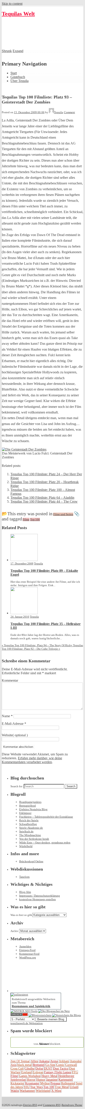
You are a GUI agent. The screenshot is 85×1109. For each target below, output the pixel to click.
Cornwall (71, 1064)
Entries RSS (30, 1105)
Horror (31, 1079)
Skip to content (12, 3)
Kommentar (10, 680)
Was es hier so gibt (21, 915)
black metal (24, 1064)
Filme (14, 1076)
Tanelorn (24, 876)
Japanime (52, 1079)
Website (7, 735)
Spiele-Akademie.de (31, 827)
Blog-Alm (25, 892)
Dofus (39, 1068)
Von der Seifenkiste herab (34, 838)
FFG (75, 1072)
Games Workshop (30, 1076)
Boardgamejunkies (30, 802)
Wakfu (15, 1090)
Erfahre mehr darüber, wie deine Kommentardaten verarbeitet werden (32, 760)
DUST (48, 1068)
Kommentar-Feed (29, 953)
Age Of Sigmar (20, 1061)
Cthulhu (29, 1068)
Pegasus (55, 1083)
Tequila (38, 563)
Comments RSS (52, 1105)
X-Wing (56, 1090)
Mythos (44, 1083)
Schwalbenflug (28, 824)
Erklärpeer (25, 813)
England (26, 1072)
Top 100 (49, 1087)
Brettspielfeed (27, 805)
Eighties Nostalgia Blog (33, 809)
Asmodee (75, 1061)
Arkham (64, 1061)
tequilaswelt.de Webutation (26, 1023)
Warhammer (27, 1090)
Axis (13, 1064)
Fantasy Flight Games (57, 1072)
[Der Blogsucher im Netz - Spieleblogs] (54, 1011)
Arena (54, 1061)
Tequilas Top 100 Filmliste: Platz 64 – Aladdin (42, 497)
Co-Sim (50, 1064)
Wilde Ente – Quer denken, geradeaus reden (44, 842)
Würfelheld (25, 846)
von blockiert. (47, 1042)
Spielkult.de (26, 831)
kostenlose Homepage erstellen (37, 899)
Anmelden (25, 946)
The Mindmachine (30, 835)
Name (7, 716)
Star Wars (36, 1087)
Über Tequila (19, 81)
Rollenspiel (68, 1083)
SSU (26, 1087)
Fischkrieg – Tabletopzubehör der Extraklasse (46, 816)
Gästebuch (17, 77)
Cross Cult (17, 1068)
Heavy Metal (49, 1076)
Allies (34, 1061)
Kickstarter (17, 1083)
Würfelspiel (43, 1090)
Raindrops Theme (71, 1105)
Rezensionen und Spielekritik (31, 1006)
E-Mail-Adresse (14, 723)
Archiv (14, 931)
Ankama (44, 1061)
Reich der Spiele (29, 820)
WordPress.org (27, 957)
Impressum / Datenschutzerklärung (39, 895)
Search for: (16, 786)
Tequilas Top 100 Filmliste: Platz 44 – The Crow (44, 501)
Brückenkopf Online (31, 861)
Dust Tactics (60, 1068)
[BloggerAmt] (40, 1015)
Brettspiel (38, 1064)
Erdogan (38, 1072)
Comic (60, 1064)
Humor (40, 1079)
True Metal (62, 1087)
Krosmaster (32, 1083)
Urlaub (74, 1087)
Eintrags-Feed (27, 950)
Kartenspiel (66, 1079)
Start (13, 73)
